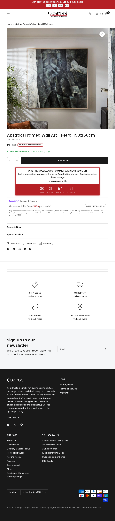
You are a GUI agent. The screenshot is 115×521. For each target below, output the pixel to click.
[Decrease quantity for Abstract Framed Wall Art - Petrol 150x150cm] (9, 160)
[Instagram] (17, 425)
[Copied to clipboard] (31, 249)
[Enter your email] (105, 349)
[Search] (101, 14)
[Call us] (90, 14)
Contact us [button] (13, 417)
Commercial (13, 465)
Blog (9, 469)
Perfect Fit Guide (16, 452)
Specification (15, 234)
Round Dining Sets (51, 444)
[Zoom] (102, 34)
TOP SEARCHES (50, 435)
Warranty (64, 392)
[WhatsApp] (25, 249)
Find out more (35, 296)
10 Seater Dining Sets (53, 452)
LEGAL (63, 379)
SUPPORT (12, 435)
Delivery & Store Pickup (19, 448)
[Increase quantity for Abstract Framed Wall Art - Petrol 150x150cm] (17, 160)
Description (14, 227)
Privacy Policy (66, 384)
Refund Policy (14, 456)
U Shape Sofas (49, 448)
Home (9, 24)
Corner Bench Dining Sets (55, 440)
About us (11, 440)
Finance (11, 460)
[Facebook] (8, 249)
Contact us (13, 444)
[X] (14, 249)
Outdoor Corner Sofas (53, 456)
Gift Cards (47, 460)
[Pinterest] (20, 249)
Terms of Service (68, 388)
